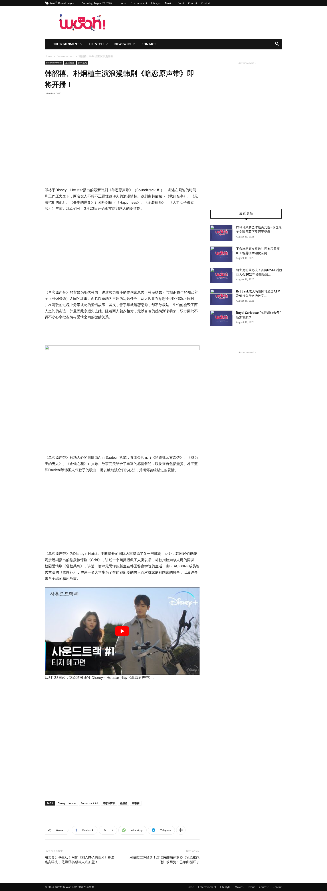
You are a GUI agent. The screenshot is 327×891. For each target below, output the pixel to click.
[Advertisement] (82, 249)
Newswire (122, 44)
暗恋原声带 (109, 803)
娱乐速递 (69, 62)
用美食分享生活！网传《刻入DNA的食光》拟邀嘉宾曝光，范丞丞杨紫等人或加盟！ (80, 859)
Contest (192, 3)
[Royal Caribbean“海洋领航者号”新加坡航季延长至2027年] (221, 318)
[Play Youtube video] (122, 630)
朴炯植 (123, 803)
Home (122, 3)
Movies (169, 3)
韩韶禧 (135, 803)
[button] (277, 44)
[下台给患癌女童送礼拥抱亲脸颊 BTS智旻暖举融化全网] (221, 254)
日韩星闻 (82, 62)
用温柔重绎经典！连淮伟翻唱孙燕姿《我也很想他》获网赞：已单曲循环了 (164, 859)
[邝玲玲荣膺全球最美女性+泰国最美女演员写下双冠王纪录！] (221, 233)
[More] (181, 830)
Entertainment (139, 3)
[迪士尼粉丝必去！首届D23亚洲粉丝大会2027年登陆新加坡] (221, 275)
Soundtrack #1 (89, 803)
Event (181, 3)
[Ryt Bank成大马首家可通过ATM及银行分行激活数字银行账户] (221, 297)
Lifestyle (156, 3)
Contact (205, 3)
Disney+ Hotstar (67, 803)
